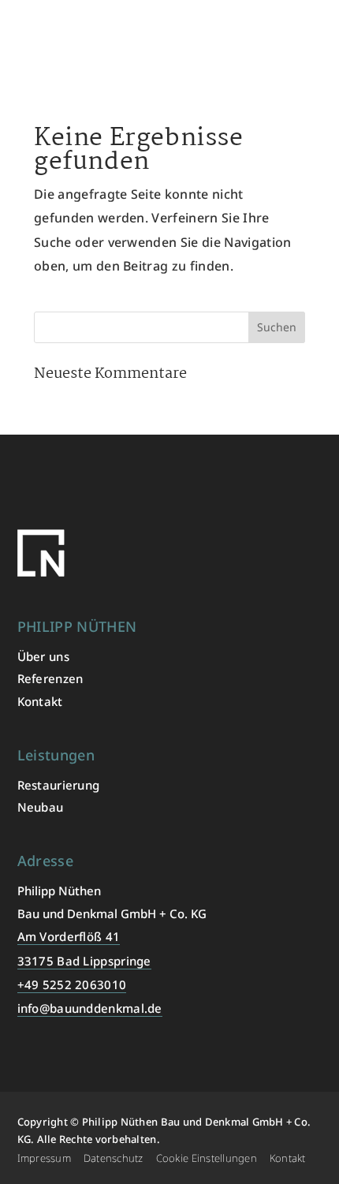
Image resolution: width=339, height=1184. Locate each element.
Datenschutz (113, 1158)
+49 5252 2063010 (72, 984)
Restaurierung (58, 785)
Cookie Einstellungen (206, 1158)
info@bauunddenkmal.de (89, 1008)
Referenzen (50, 678)
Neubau (40, 807)
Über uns (43, 656)
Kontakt (40, 701)
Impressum (44, 1158)
